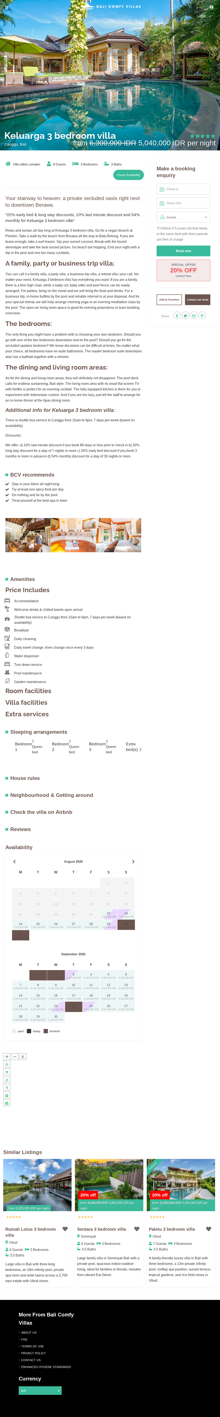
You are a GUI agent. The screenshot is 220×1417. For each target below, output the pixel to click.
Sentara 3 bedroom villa (101, 1229)
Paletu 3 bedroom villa (172, 1229)
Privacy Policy (33, 1353)
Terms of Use (32, 1346)
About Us (29, 1332)
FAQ (24, 1339)
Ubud (13, 1242)
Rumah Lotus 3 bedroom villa (30, 1232)
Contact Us (31, 1360)
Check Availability (128, 175)
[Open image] (27, 535)
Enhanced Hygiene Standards (46, 1367)
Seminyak (88, 1236)
